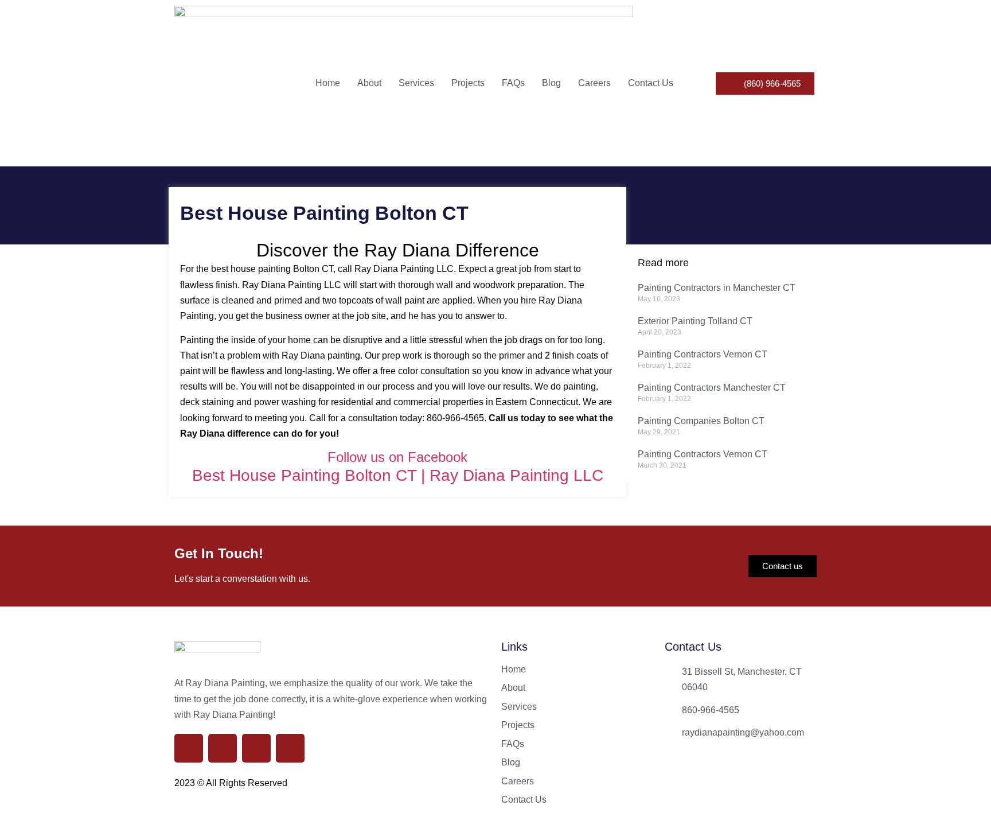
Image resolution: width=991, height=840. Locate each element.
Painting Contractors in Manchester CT (716, 288)
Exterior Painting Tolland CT (695, 321)
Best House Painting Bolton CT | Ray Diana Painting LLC (397, 475)
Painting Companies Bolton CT (701, 421)
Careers (594, 83)
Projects (468, 83)
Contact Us (650, 83)
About (369, 83)
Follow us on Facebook (397, 457)
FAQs (513, 83)
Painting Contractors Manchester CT (712, 387)
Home (327, 83)
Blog (551, 83)
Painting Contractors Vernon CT (702, 354)
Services (416, 83)
